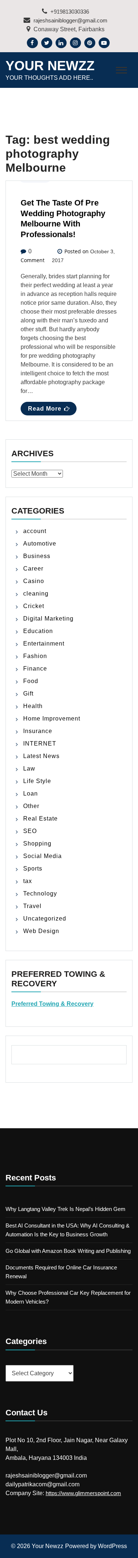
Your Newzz (50, 65)
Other (31, 806)
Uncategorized (44, 918)
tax (27, 881)
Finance (35, 668)
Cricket (33, 606)
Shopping (37, 843)
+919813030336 (69, 11)
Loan (30, 793)
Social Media (42, 856)
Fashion (35, 656)
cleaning (36, 593)
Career (33, 568)
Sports (32, 868)
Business (36, 556)
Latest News (41, 756)
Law (29, 768)
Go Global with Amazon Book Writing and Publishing (68, 1251)
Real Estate (40, 818)
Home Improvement (51, 718)
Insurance (37, 731)
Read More (44, 408)
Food (30, 681)
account (34, 531)
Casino (33, 581)
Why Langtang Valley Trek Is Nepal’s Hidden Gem (65, 1209)
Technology (40, 893)
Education (38, 631)
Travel (32, 906)
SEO (30, 831)
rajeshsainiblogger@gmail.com (69, 20)
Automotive (39, 543)
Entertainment (43, 643)
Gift (28, 693)
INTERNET (39, 743)
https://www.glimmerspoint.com (83, 1493)
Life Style (37, 781)
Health (33, 706)
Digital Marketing (48, 618)
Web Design (41, 931)
